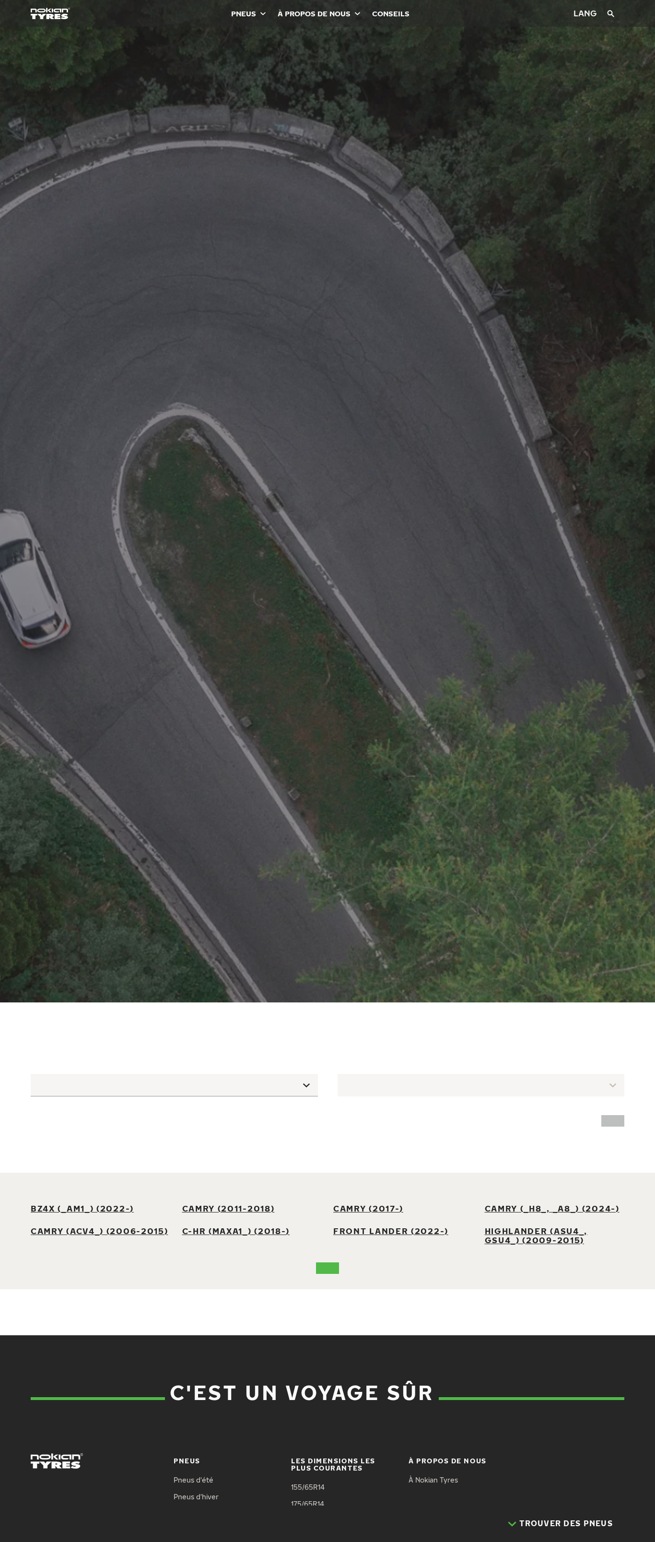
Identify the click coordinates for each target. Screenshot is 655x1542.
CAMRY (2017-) (368, 1208)
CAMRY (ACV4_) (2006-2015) (99, 1231)
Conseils (390, 13)
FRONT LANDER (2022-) (390, 1231)
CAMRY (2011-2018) (228, 1208)
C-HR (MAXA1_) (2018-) (236, 1231)
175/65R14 (307, 1504)
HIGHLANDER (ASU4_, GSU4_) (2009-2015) (536, 1235)
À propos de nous (314, 13)
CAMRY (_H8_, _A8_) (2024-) (552, 1208)
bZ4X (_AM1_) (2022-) (82, 1208)
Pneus (243, 13)
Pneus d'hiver (196, 1497)
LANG (585, 13)
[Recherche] (610, 13)
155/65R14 (308, 1487)
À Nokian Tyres (433, 1480)
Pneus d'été (193, 1480)
